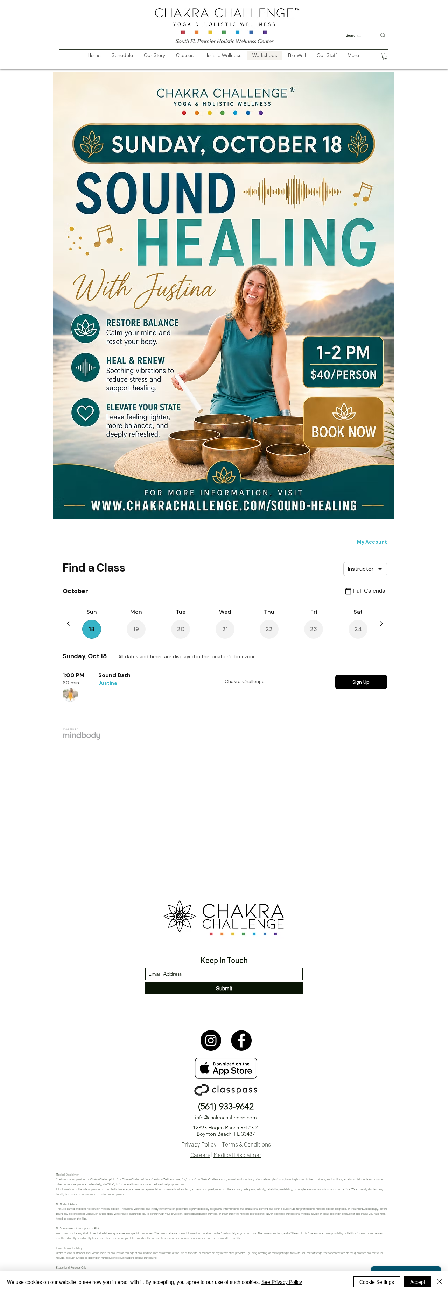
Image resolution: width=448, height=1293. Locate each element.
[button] (384, 56)
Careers (200, 1154)
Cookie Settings (376, 1281)
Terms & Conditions (246, 1144)
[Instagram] (211, 1040)
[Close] (439, 1281)
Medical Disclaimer (237, 1154)
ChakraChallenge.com (213, 1179)
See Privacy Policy (281, 1281)
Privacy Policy (199, 1144)
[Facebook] (241, 1040)
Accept (417, 1281)
